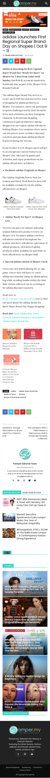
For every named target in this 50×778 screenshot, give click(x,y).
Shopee (22, 394)
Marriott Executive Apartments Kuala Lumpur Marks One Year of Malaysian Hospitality (31, 519)
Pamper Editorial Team (14, 55)
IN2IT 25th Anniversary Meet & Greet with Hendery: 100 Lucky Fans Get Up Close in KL (32, 504)
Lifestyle (25, 29)
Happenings (34, 29)
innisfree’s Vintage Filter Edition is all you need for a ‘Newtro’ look (12, 431)
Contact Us (37, 767)
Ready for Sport (10, 394)
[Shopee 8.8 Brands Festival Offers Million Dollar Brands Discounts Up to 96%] (33, 334)
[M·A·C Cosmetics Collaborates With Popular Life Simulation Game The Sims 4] (25, 697)
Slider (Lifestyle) (8, 32)
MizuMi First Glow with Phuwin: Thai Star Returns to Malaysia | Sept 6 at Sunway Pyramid (24, 589)
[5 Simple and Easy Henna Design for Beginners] (25, 669)
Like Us (7, 553)
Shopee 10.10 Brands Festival (15, 397)
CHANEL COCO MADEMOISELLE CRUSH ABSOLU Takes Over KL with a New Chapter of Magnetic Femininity (25, 619)
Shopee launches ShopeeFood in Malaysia (10, 346)
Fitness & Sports (23, 9)
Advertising (26, 767)
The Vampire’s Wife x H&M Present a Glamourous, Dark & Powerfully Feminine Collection (37, 433)
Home (5, 9)
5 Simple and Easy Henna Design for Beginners (25, 677)
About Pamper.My (12, 767)
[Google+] (19, 480)
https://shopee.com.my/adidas (19, 298)
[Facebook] (14, 480)
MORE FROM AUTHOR (32, 492)
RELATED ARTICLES (12, 492)
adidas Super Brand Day (28, 391)
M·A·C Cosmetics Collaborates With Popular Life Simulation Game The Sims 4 (25, 704)
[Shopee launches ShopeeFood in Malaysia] (12, 334)
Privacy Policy (25, 770)
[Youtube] (36, 480)
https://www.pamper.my (25, 467)
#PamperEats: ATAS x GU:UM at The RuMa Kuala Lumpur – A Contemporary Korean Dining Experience (32, 534)
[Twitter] (30, 480)
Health (12, 9)
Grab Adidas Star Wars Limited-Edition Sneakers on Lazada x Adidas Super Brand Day (23, 317)
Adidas (13, 391)
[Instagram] (25, 480)
